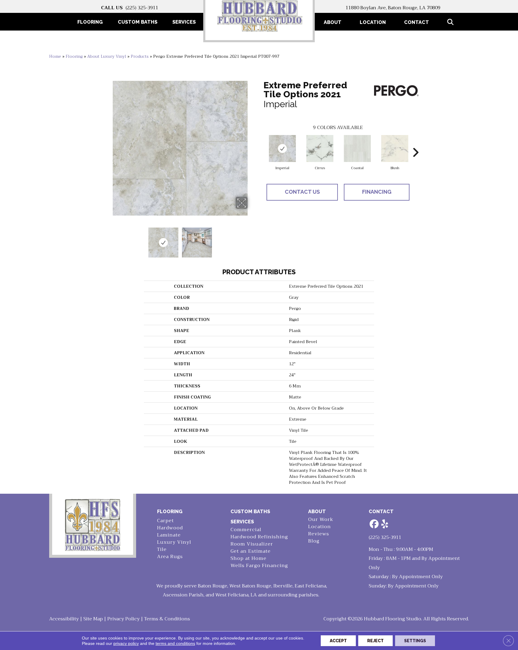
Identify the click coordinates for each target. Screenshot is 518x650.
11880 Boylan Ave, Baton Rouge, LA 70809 (393, 8)
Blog (314, 541)
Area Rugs (170, 556)
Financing (376, 192)
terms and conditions (175, 643)
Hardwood (170, 528)
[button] (451, 22)
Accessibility (64, 619)
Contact (416, 22)
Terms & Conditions (167, 619)
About (332, 22)
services (242, 522)
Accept (338, 640)
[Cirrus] (320, 148)
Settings (415, 640)
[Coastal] (357, 148)
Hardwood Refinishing (259, 537)
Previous (109, 240)
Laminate (169, 535)
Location (373, 22)
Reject (375, 640)
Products (140, 56)
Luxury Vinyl (174, 542)
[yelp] (385, 524)
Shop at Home (248, 558)
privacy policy (126, 643)
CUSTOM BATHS (250, 511)
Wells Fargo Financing (259, 565)
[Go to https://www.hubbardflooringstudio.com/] (92, 524)
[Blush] (395, 148)
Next (252, 240)
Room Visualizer (252, 544)
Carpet (165, 520)
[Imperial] (282, 148)
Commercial (246, 529)
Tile (162, 549)
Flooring (74, 56)
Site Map (93, 619)
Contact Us (302, 192)
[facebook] (374, 524)
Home (55, 56)
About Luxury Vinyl (106, 56)
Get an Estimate (251, 551)
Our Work (320, 519)
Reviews (318, 534)
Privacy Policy (123, 619)
